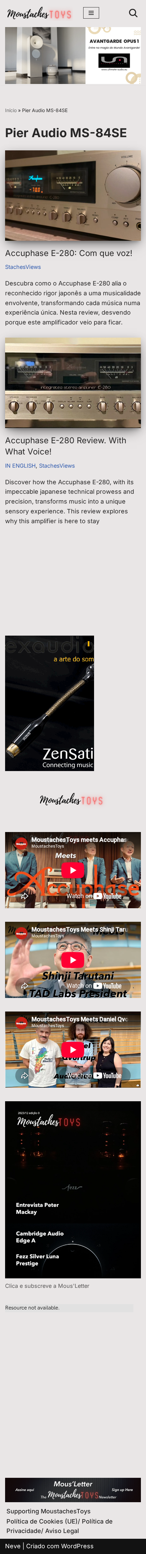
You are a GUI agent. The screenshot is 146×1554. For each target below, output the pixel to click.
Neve (13, 1546)
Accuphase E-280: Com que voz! (68, 253)
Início (11, 110)
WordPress (77, 1546)
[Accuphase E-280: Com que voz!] (73, 195)
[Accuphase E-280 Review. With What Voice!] (73, 383)
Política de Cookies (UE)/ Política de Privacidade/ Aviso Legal (59, 1526)
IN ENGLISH (20, 465)
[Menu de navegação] (91, 13)
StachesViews (23, 266)
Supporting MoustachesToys (48, 1511)
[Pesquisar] (133, 13)
